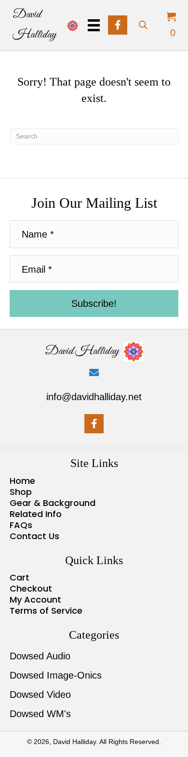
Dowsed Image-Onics (56, 675)
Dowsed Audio (40, 656)
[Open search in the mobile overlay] (143, 24)
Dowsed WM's (40, 713)
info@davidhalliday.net (94, 396)
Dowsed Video (40, 694)
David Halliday (82, 351)
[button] (117, 25)
